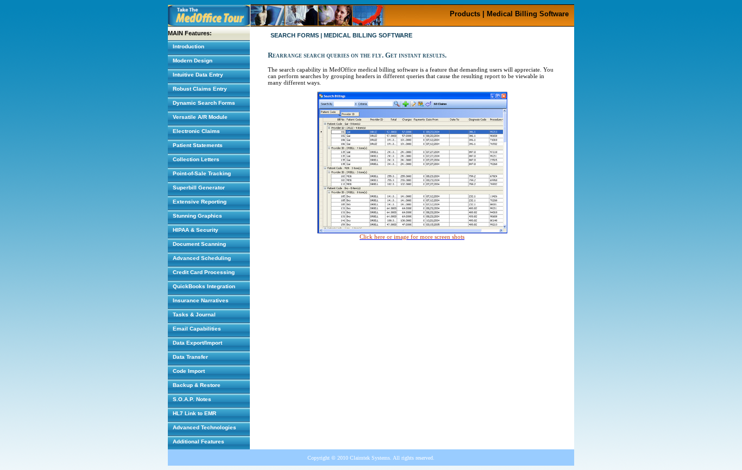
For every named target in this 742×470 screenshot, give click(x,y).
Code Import (189, 371)
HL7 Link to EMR (194, 413)
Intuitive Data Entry (198, 75)
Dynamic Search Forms (204, 103)
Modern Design (192, 60)
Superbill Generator (199, 187)
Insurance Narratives (201, 300)
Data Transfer (190, 357)
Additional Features (198, 441)
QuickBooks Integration (204, 286)
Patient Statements (198, 145)
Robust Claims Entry (200, 89)
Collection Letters (196, 159)
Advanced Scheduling (202, 258)
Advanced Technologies (204, 427)
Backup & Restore (197, 385)
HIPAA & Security (195, 230)
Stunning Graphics (197, 216)
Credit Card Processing (204, 272)
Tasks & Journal (194, 314)
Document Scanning (199, 244)
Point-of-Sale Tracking (202, 173)
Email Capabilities (197, 329)
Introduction (188, 46)
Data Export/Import (197, 343)
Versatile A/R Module (200, 117)
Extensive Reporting (200, 202)
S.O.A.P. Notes (192, 399)
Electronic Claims (196, 131)
